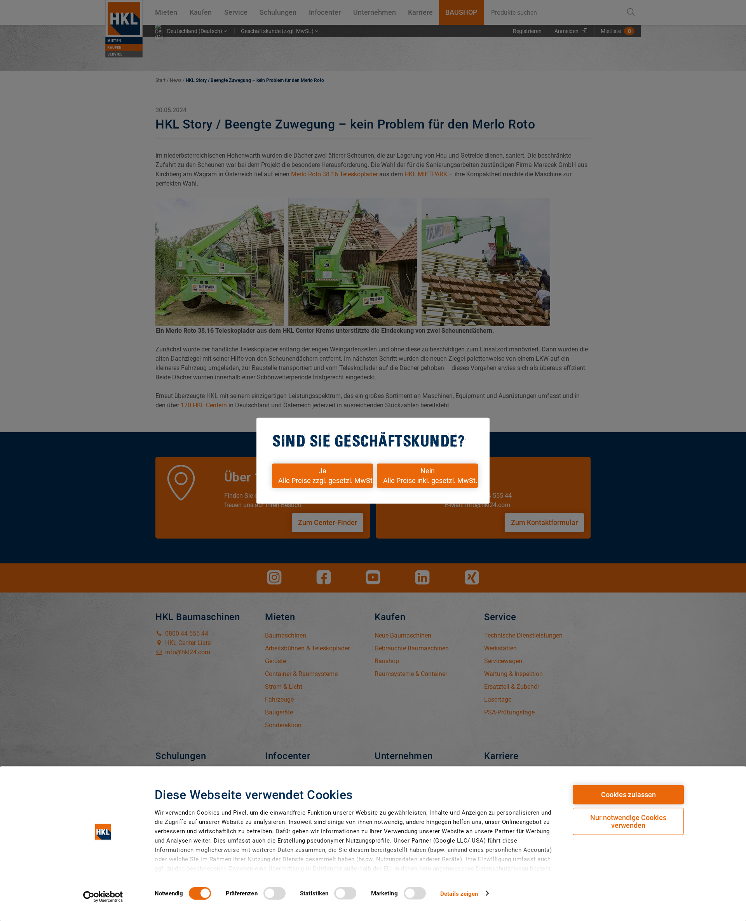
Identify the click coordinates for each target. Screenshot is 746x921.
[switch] (274, 893)
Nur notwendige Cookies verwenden (628, 821)
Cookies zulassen (628, 795)
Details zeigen (459, 893)
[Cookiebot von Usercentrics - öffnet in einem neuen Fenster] (103, 896)
